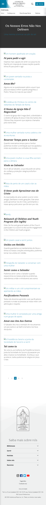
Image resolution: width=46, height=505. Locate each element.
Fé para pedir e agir (15, 58)
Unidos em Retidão (14, 244)
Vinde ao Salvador (14, 165)
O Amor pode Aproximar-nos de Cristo (21, 192)
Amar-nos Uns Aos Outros (18, 320)
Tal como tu (10, 346)
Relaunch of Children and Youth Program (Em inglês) (21, 220)
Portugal (5, 10)
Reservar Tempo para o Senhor (20, 139)
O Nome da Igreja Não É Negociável (17, 110)
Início (2, 13)
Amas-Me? (9, 83)
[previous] (5, 378)
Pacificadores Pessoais (16, 295)
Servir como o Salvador (16, 270)
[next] (25, 378)
